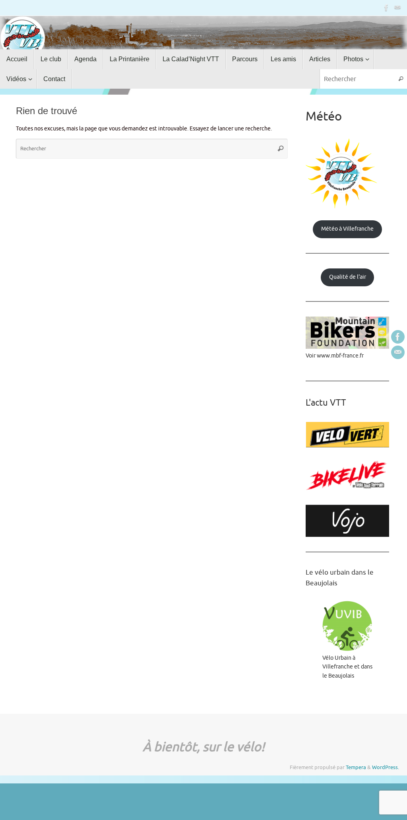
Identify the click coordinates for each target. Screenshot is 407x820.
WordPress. (385, 767)
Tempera (356, 767)
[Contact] (397, 7)
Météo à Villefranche (347, 228)
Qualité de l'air (347, 277)
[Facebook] (386, 7)
